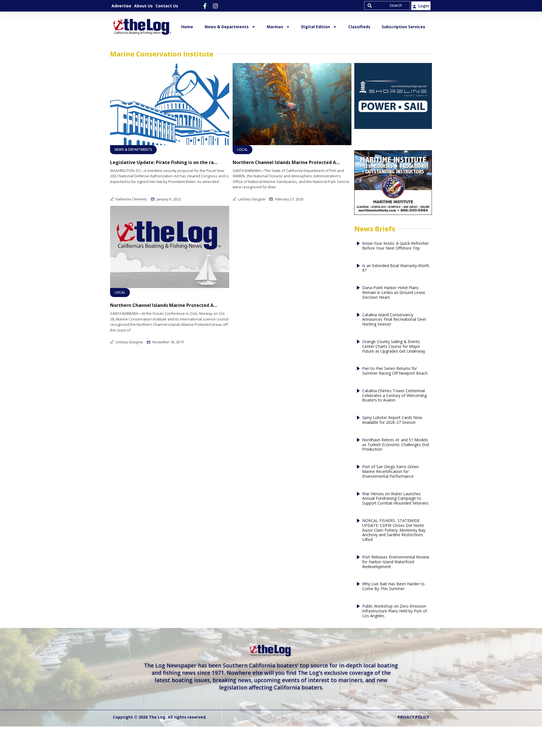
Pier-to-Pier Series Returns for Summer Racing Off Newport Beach (395, 371)
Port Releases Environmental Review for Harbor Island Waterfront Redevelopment (395, 562)
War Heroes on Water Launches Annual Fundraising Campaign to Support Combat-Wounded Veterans (395, 499)
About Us (143, 5)
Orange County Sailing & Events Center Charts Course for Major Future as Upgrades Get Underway (393, 346)
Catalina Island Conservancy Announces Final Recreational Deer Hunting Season (394, 320)
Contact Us (167, 5)
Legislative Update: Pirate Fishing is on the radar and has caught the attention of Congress (163, 162)
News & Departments (227, 26)
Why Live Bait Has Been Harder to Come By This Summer (393, 586)
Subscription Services (403, 26)
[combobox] (387, 5)
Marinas (275, 26)
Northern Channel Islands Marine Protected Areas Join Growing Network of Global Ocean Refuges (163, 305)
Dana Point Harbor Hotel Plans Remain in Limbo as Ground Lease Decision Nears (393, 292)
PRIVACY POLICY (413, 717)
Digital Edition (315, 26)
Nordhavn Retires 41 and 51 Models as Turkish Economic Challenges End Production (395, 445)
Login (423, 5)
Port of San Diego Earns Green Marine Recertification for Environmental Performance (390, 471)
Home (187, 26)
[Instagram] (215, 6)
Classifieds (359, 26)
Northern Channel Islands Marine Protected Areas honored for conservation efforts (286, 162)
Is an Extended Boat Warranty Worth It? (395, 268)
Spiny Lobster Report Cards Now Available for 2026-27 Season (392, 420)
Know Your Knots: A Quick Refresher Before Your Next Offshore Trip (395, 246)
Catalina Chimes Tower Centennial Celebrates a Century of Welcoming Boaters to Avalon (394, 396)
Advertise (121, 5)
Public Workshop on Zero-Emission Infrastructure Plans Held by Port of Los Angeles (394, 611)
